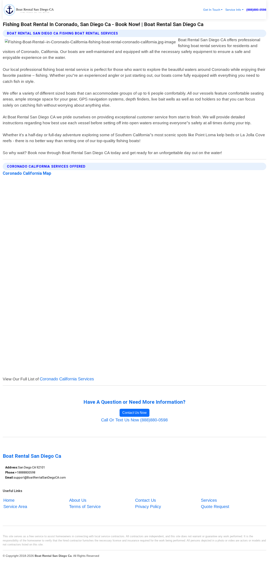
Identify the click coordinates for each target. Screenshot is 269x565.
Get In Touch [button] (211, 9)
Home (9, 500)
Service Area (15, 506)
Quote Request (215, 506)
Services (209, 500)
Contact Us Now (134, 412)
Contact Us (145, 500)
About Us (77, 500)
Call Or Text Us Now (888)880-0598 (134, 420)
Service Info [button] (233, 9)
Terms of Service (85, 506)
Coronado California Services (67, 379)
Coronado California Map (27, 173)
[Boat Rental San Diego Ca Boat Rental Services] (28, 9)
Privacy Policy (148, 506)
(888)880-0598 (256, 9)
